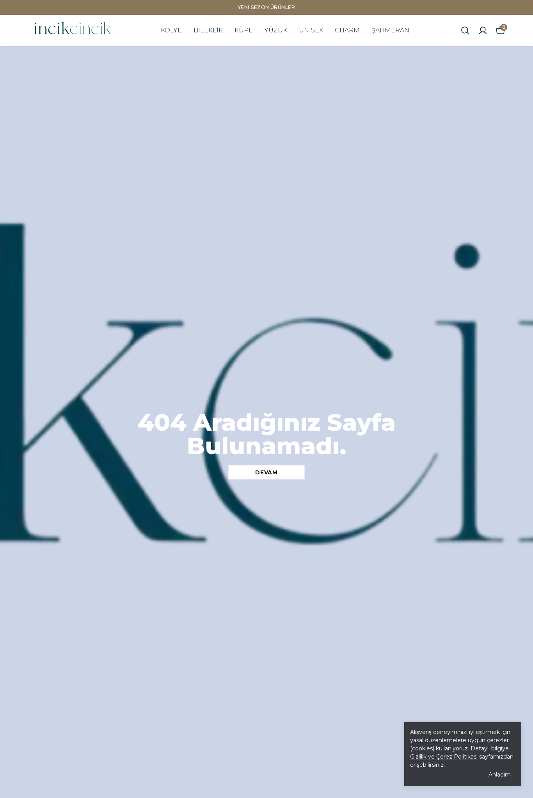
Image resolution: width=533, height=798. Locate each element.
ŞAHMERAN (390, 30)
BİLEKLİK (208, 30)
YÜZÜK (276, 30)
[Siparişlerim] (483, 31)
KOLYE (171, 30)
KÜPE (244, 30)
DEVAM (266, 472)
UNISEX (311, 30)
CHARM (347, 30)
